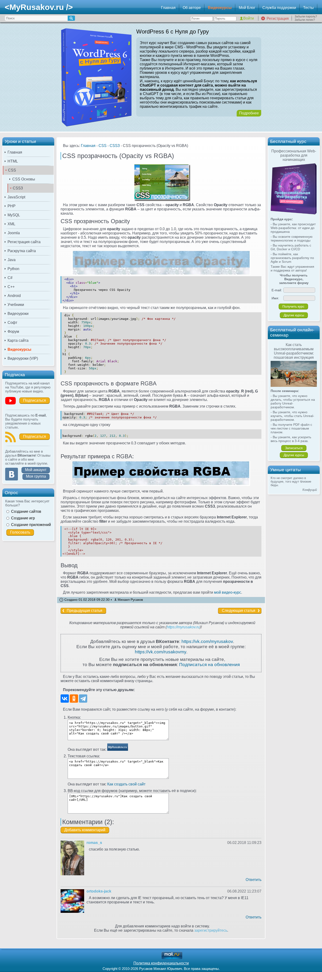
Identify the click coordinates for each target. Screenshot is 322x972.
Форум (13, 332)
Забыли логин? (305, 19)
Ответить (253, 880)
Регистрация (278, 19)
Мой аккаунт (35, 470)
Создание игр (23, 518)
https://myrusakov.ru (183, 627)
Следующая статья (238, 611)
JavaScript (16, 197)
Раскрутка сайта (22, 251)
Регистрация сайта (24, 242)
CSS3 (18, 188)
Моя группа (36, 476)
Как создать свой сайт (126, 784)
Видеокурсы (220, 8)
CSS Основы (23, 179)
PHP (12, 206)
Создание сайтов (26, 511)
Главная (168, 8)
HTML (13, 161)
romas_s (94, 843)
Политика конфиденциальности (161, 963)
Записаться (294, 448)
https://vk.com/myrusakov (207, 641)
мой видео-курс (227, 592)
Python (13, 269)
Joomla (14, 233)
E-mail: (277, 290)
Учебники (16, 305)
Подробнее (249, 113)
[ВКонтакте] (65, 698)
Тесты (308, 8)
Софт (12, 323)
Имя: (275, 298)
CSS (12, 170)
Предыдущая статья (84, 611)
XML (11, 224)
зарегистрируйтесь (210, 930)
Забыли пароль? (306, 16)
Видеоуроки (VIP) (23, 358)
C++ (11, 287)
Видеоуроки (18, 314)
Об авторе (192, 8)
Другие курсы (294, 315)
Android (14, 296)
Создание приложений (31, 525)
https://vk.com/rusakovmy (160, 651)
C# (10, 278)
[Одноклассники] (74, 698)
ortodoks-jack (99, 891)
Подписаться (34, 400)
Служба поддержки (279, 8)
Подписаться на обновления (209, 664)
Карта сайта (18, 340)
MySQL (14, 215)
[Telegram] (83, 698)
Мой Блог (247, 8)
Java (12, 260)
